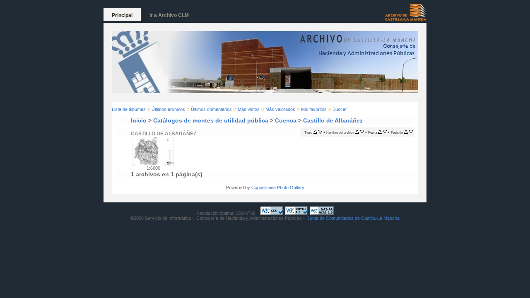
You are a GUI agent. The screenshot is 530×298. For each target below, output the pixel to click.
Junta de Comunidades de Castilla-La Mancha (353, 218)
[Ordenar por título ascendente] (315, 132)
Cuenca (285, 120)
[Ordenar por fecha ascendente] (380, 132)
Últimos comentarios (211, 109)
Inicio (139, 120)
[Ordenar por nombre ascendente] (357, 132)
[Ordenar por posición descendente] (411, 132)
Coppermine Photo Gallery (277, 187)
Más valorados (280, 109)
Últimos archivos (168, 109)
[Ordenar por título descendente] (320, 132)
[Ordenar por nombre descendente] (362, 132)
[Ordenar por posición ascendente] (406, 132)
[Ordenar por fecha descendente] (385, 132)
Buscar (339, 109)
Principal (122, 15)
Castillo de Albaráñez (333, 120)
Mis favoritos (314, 109)
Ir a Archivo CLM (169, 15)
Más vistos (249, 109)
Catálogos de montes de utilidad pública (210, 120)
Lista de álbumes (129, 109)
